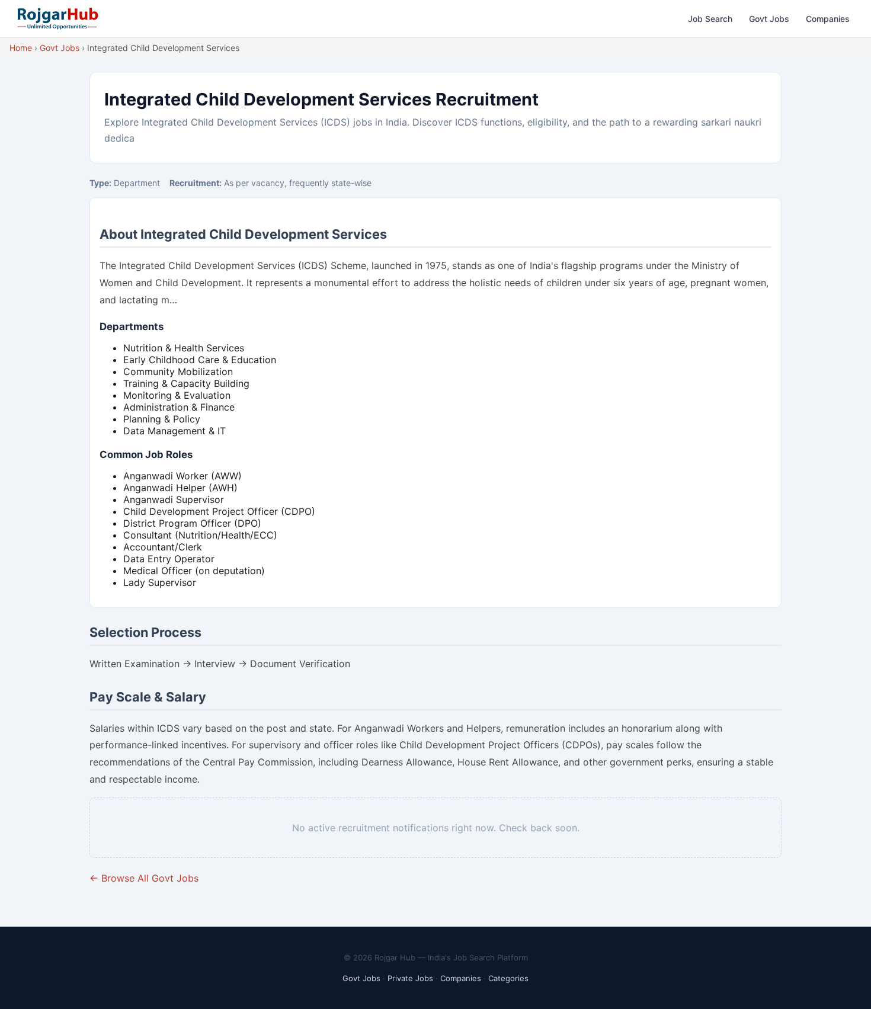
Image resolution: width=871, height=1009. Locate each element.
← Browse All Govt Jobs (143, 878)
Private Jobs (410, 978)
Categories (508, 978)
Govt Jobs (769, 19)
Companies (828, 19)
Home (20, 48)
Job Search (710, 19)
